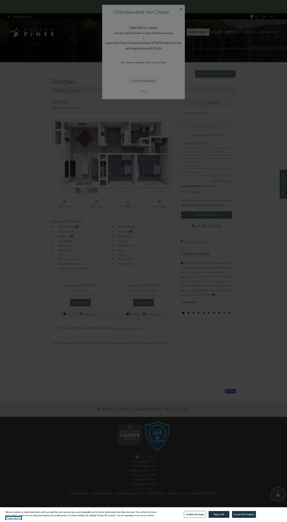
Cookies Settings (195, 514)
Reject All (219, 514)
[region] (143, 514)
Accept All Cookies (244, 514)
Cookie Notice (13, 518)
